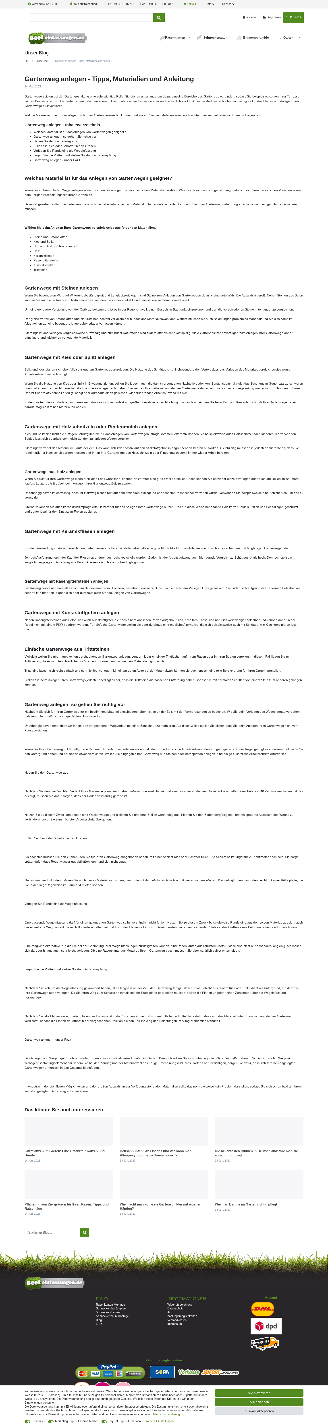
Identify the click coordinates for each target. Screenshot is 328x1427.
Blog (99, 1320)
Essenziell (38, 1421)
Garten (289, 37)
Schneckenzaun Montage (112, 1316)
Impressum (174, 1324)
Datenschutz (175, 1308)
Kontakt (191, 4)
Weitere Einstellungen (159, 1421)
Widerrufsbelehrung (179, 1304)
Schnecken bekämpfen (111, 1308)
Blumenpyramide (256, 37)
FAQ (99, 1324)
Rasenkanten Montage (110, 1304)
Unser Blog (41, 61)
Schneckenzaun (215, 37)
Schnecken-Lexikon (108, 1312)
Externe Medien (88, 1421)
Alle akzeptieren (259, 1393)
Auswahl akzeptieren (259, 1411)
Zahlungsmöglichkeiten (182, 1316)
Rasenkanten (175, 37)
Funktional (134, 1421)
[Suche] (159, 17)
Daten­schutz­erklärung (166, 1414)
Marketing (61, 1421)
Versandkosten (177, 1320)
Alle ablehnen (259, 1402)
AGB (170, 1312)
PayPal (113, 1421)
